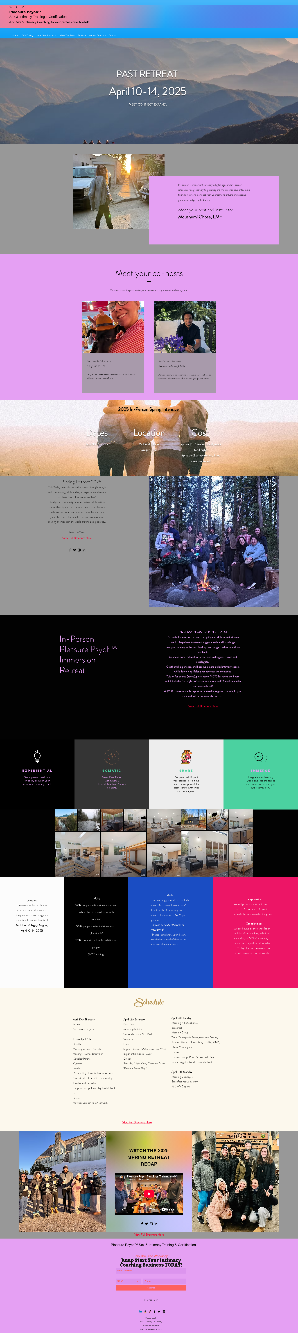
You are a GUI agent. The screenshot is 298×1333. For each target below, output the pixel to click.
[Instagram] (79, 550)
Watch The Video (77, 532)
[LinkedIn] (84, 550)
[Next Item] (248, 843)
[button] (82, 35)
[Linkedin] (140, 1311)
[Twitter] (75, 550)
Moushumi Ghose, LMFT (201, 216)
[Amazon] (145, 1311)
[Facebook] (70, 550)
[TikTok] (149, 1311)
